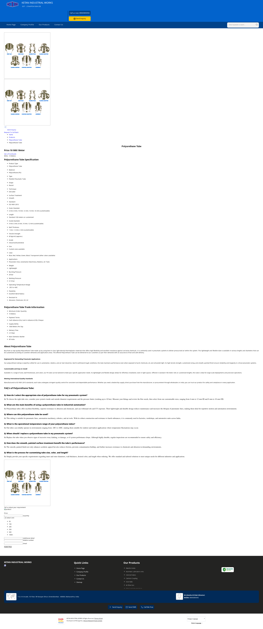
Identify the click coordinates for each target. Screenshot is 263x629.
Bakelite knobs (130, 568)
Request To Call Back (11, 132)
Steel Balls (129, 582)
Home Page (11, 25)
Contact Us (58, 25)
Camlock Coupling (131, 578)
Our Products (44, 25)
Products (12, 137)
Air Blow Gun (130, 585)
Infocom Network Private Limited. (92, 621)
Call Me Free (148, 607)
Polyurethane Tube (15, 140)
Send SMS (132, 607)
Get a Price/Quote (10, 154)
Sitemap (79, 582)
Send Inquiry (81, 18)
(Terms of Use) (98, 618)
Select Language (196, 623)
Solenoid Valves (131, 575)
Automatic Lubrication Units (135, 572)
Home (11, 135)
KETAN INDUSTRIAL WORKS (37, 4)
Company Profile (27, 25)
